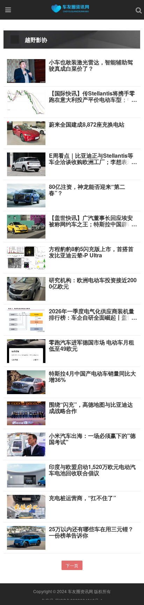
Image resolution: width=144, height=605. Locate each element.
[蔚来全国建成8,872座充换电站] (26, 132)
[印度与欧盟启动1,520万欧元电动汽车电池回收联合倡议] (26, 474)
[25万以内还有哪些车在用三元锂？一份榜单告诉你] (26, 537)
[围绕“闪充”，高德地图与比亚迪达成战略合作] (26, 412)
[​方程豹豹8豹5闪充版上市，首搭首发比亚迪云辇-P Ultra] (26, 257)
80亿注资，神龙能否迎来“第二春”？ (87, 190)
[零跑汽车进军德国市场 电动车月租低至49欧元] (26, 350)
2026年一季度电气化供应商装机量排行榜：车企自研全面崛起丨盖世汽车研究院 (91, 317)
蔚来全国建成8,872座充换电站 (86, 124)
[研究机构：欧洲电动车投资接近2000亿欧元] (26, 288)
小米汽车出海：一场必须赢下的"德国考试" (92, 439)
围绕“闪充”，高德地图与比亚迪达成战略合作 (91, 407)
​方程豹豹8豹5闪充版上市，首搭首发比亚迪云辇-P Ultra (91, 252)
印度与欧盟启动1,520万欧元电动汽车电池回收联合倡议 (92, 470)
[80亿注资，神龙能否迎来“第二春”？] (26, 194)
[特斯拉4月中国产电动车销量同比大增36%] (26, 381)
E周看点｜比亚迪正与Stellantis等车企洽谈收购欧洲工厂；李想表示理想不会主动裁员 (91, 161)
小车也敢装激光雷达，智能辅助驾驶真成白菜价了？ (91, 65)
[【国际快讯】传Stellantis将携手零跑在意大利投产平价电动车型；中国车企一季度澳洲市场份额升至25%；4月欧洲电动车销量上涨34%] (26, 101)
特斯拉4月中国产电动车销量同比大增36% (92, 376)
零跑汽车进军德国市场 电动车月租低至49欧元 (91, 345)
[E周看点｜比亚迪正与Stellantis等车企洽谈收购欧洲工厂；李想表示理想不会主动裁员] (26, 163)
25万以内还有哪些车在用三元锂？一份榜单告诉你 (91, 532)
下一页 (72, 565)
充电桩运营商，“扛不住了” (82, 498)
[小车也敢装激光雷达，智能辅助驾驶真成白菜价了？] (26, 70)
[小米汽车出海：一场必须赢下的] (26, 443)
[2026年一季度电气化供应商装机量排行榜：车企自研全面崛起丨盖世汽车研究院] (26, 319)
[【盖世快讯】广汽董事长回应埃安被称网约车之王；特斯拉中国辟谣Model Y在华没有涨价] (26, 225)
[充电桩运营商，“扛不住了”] (26, 506)
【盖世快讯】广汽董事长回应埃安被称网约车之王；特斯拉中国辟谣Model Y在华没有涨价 (91, 224)
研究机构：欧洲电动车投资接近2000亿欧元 (93, 283)
